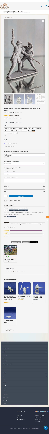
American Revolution (7, 367)
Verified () (26, 242)
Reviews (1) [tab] (6, 224)
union (24, 214)
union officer (29, 214)
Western (4, 346)
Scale (5, 125)
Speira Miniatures (11, 216)
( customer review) (15, 115)
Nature (4, 379)
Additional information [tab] (9, 227)
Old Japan (5, 391)
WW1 (4, 376)
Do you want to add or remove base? (11, 161)
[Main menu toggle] (41, 6)
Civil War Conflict (19, 212)
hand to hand (34, 212)
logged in (14, 271)
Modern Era (5, 355)
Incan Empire (5, 400)
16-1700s (4, 373)
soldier (10, 214)
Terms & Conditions (40, 421)
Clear (5, 135)
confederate (27, 212)
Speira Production (17, 112)
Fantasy (4, 385)
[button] (43, 21)
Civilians (4, 403)
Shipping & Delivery (40, 415)
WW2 (4, 358)
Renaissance (5, 370)
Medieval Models (6, 349)
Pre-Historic (5, 382)
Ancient (4, 352)
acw (7, 212)
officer (6, 214)
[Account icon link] (48, 6)
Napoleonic (5, 361)
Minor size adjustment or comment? (11, 177)
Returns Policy (38, 417)
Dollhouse (5, 388)
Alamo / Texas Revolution (8, 364)
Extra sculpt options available (10, 171)
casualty (12, 212)
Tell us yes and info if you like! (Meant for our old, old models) (7, 156)
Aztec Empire (5, 394)
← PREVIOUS (7, 17)
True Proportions (17, 214)
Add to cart (20, 196)
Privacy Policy (38, 419)
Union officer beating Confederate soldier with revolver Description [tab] (26, 224)
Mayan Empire (5, 397)
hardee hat (41, 212)
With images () (16, 242)
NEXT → (12, 17)
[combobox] (8, 174)
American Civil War (6, 342)
